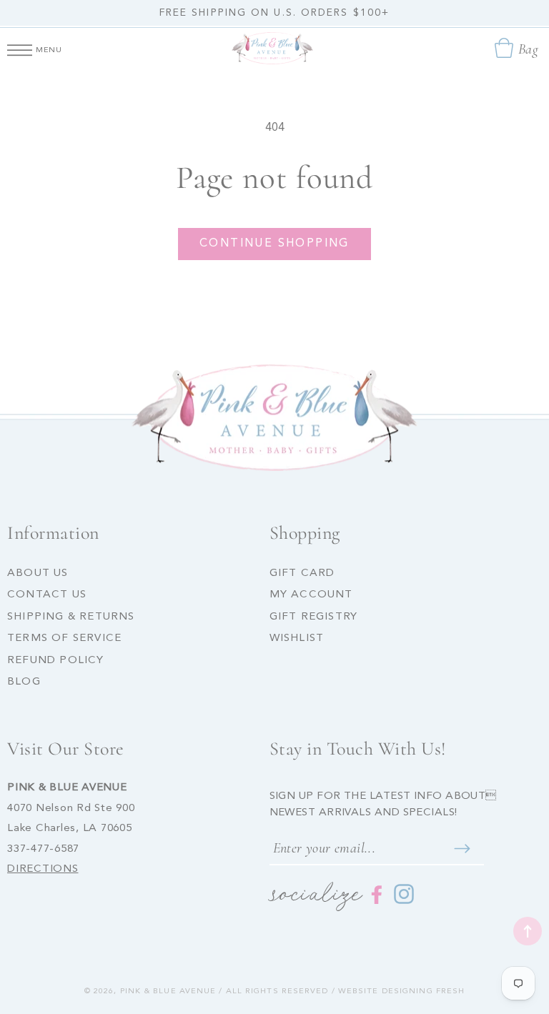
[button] (19, 48)
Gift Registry (313, 617)
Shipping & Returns (71, 617)
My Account (311, 595)
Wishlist (297, 638)
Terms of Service (64, 638)
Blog (24, 682)
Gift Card (302, 573)
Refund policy (55, 660)
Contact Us (46, 595)
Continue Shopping (274, 243)
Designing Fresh (423, 991)
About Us (38, 573)
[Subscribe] (462, 848)
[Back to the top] (527, 931)
